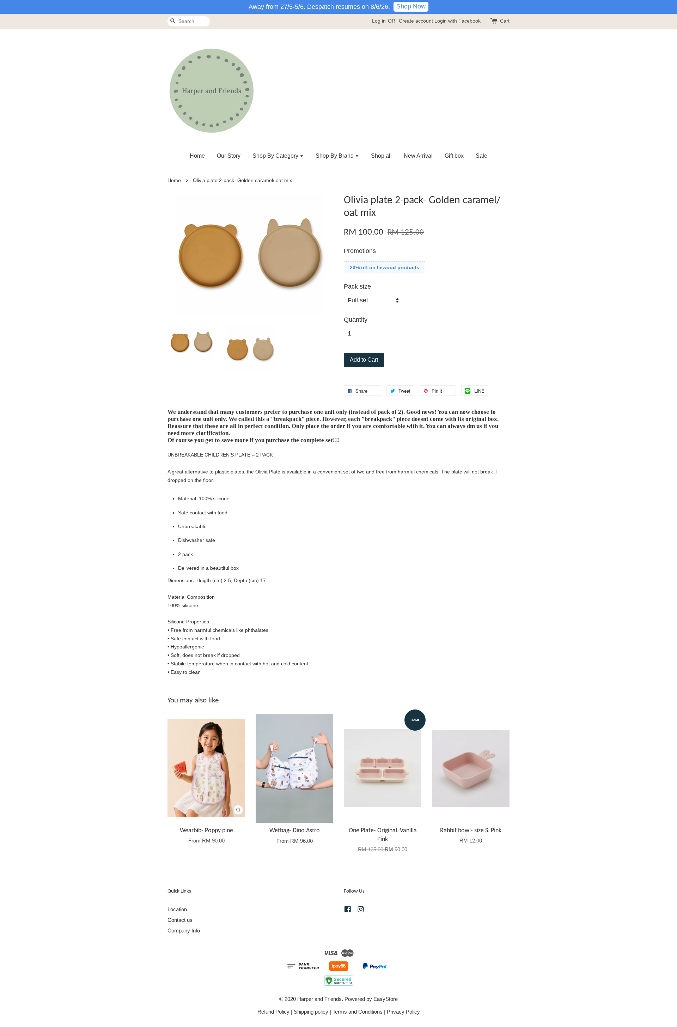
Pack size (357, 286)
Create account (416, 21)
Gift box (454, 156)
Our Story (228, 156)
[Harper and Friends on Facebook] (348, 910)
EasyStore (385, 999)
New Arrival (418, 156)
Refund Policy (273, 1012)
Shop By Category (276, 156)
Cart (505, 21)
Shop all (381, 156)
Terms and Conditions (358, 1012)
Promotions (360, 250)
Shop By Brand (335, 156)
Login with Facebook (457, 21)
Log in (379, 21)
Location (177, 909)
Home (197, 156)
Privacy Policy (403, 1012)
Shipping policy (311, 1012)
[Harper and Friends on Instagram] (361, 910)
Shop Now (411, 6)
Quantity (355, 319)
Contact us (180, 920)
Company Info (183, 931)
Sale (481, 156)
